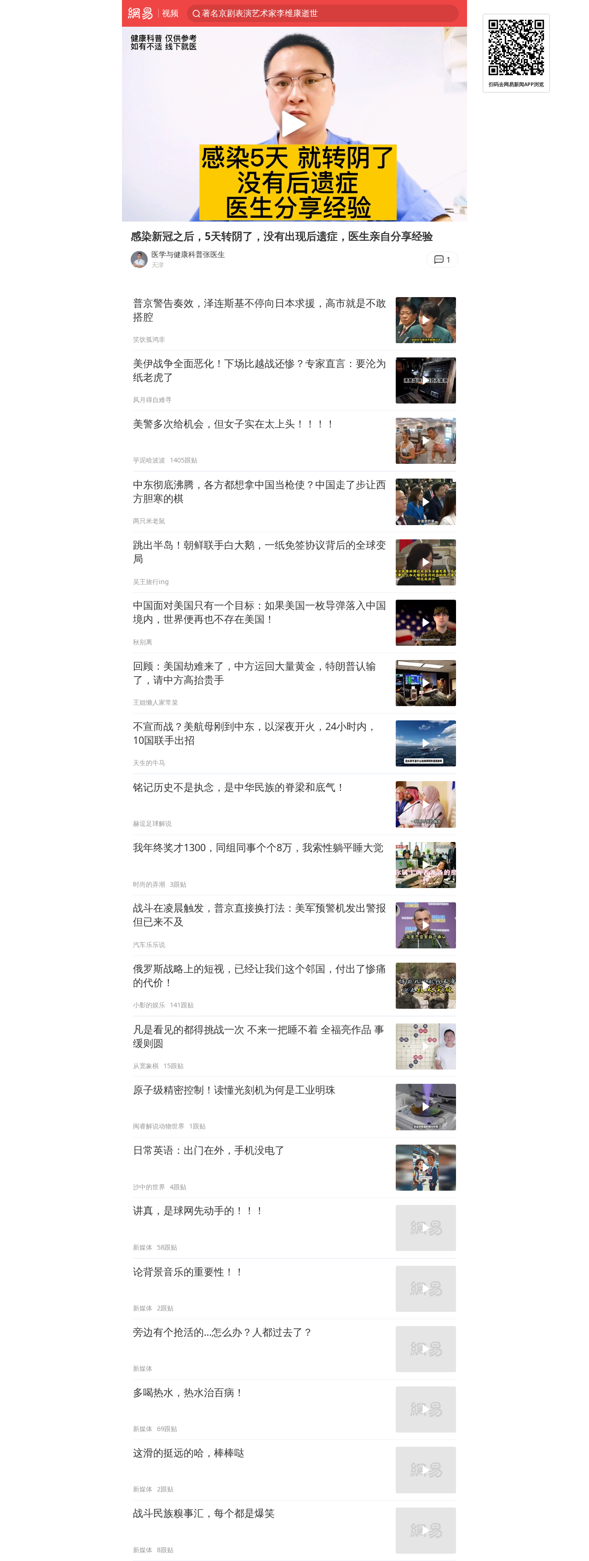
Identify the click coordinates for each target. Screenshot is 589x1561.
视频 (170, 12)
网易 (140, 13)
